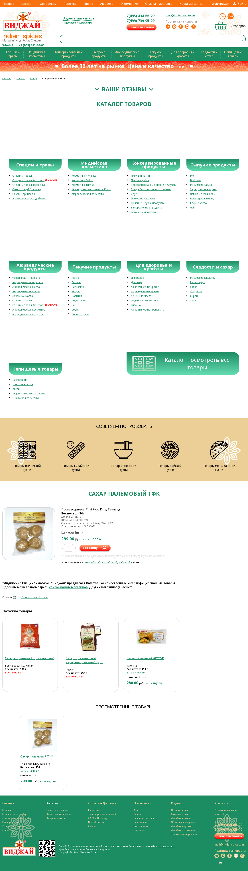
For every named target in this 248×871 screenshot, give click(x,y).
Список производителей (15, 818)
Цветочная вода (23, 384)
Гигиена (136, 305)
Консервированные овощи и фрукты (153, 184)
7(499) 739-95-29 (141, 20)
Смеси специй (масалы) (26, 189)
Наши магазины (191, 4)
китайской (109, 562)
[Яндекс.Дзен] (187, 26)
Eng (230, 16)
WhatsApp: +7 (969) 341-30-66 (23, 45)
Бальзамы (78, 287)
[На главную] (22, 31)
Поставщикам (141, 826)
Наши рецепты (10, 822)
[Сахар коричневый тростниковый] (30, 637)
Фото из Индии (179, 810)
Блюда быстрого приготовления (151, 189)
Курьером (93, 810)
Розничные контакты (226, 810)
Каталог (27, 4)
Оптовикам (48, 4)
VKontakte (220, 814)
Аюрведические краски (145, 287)
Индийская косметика (144, 300)
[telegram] (174, 26)
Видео (137, 814)
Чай (192, 207)
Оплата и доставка (158, 4)
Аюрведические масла (26, 287)
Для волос (137, 277)
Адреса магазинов (78, 18)
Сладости (196, 291)
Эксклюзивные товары (58, 814)
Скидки (92, 826)
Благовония (20, 379)
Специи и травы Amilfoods (28, 180)
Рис (192, 175)
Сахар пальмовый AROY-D (145, 658)
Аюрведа (106, 4)
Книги (16, 389)
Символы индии (179, 814)
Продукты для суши (143, 198)
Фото (136, 810)
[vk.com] (168, 26)
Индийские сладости (203, 277)
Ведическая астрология (184, 834)
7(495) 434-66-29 (141, 15)
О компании (129, 4)
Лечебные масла (22, 296)
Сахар (33, 78)
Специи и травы (22, 175)
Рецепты (70, 4)
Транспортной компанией (102, 814)
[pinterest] (193, 26)
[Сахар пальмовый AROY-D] (152, 637)
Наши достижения (144, 818)
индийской (93, 562)
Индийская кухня (180, 818)
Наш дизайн (140, 822)
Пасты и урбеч (140, 180)
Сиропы (76, 282)
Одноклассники (223, 818)
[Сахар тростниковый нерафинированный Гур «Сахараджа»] (91, 637)
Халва (193, 287)
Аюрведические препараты (147, 309)
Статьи (5, 830)
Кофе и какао (198, 203)
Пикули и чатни (140, 175)
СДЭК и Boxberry (97, 818)
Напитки (77, 296)
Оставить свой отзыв (34, 597)
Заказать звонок (142, 27)
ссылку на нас (166, 846)
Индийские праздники (183, 830)
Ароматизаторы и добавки (29, 198)
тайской (124, 562)
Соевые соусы (80, 314)
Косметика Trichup (83, 184)
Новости (6, 810)
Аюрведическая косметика (88, 194)
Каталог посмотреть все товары (197, 363)
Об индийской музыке (183, 822)
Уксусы (76, 291)
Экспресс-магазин (78, 23)
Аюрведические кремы (26, 291)
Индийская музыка (181, 826)
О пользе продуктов (13, 826)
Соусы (135, 194)
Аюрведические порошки (27, 282)
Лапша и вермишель (202, 194)
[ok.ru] (180, 26)
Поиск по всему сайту (14, 814)
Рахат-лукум (197, 282)
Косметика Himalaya (84, 175)
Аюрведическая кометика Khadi (91, 189)
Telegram (220, 822)
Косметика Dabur (82, 180)
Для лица (136, 282)
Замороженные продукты (146, 207)
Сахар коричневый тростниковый (29, 658)
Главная (8, 4)
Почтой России (96, 822)
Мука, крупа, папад (202, 198)
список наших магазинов (68, 587)
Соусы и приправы (23, 194)
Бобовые (195, 180)
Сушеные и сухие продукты (147, 203)
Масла (76, 277)
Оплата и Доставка (102, 803)
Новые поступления (57, 810)
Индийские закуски (201, 184)
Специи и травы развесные (29, 184)
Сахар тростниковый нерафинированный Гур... (84, 660)
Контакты (222, 803)
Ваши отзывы (124, 89)
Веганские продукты (143, 212)
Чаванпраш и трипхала (26, 277)
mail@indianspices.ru (180, 15)
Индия (88, 4)
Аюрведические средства (28, 314)
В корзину (89, 548)
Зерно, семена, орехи (203, 189)
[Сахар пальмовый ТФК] (42, 735)
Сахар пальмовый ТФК (36, 756)
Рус (223, 16)
